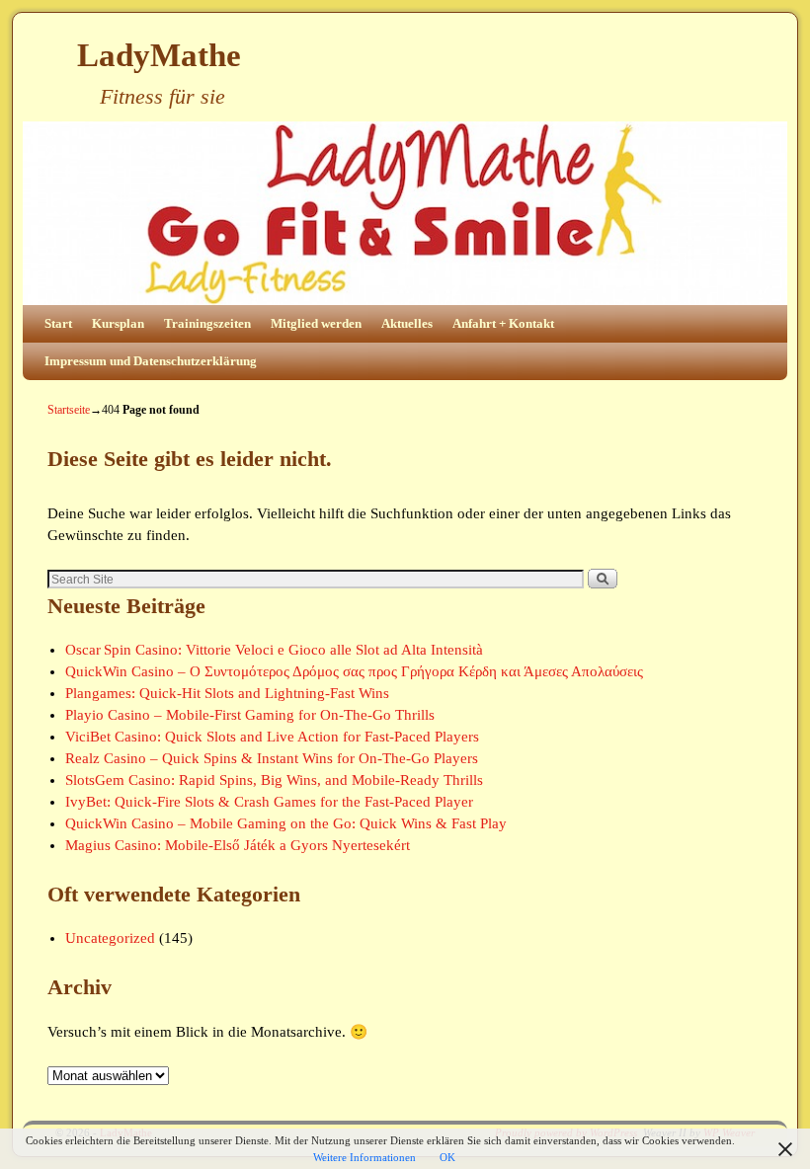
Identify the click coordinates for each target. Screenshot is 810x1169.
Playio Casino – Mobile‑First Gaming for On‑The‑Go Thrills (250, 715)
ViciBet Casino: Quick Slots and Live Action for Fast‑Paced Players (272, 736)
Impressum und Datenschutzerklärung (150, 360)
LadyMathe (159, 55)
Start (58, 323)
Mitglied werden (316, 323)
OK (447, 1157)
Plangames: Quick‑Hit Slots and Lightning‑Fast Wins (227, 693)
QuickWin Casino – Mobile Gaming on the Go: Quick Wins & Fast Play (286, 823)
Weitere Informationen (364, 1157)
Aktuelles (407, 323)
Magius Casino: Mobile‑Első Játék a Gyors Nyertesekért (237, 845)
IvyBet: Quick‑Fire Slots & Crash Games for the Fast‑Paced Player (269, 802)
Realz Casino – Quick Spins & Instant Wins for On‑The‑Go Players (271, 758)
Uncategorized (110, 938)
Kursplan (118, 323)
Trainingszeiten (207, 323)
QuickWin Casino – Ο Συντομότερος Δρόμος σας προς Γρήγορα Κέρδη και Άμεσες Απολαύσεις (354, 671)
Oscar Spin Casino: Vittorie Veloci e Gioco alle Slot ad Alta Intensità (274, 650)
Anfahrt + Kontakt (503, 323)
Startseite (68, 410)
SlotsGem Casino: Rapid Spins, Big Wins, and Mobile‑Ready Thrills (274, 780)
